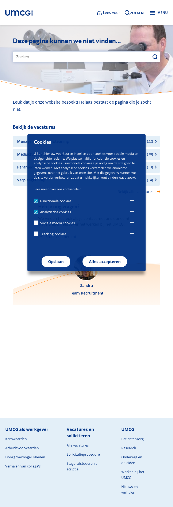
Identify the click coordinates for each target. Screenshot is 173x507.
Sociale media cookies (57, 223)
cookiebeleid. (72, 189)
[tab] (132, 201)
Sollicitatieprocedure (83, 454)
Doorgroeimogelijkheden (25, 457)
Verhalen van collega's (23, 466)
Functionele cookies (56, 201)
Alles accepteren (105, 261)
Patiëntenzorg (132, 439)
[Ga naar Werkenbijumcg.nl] (19, 13)
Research (128, 448)
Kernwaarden (16, 439)
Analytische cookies (55, 212)
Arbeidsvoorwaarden (22, 448)
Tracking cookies (53, 234)
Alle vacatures (78, 445)
